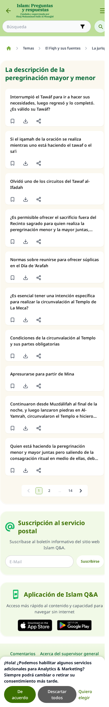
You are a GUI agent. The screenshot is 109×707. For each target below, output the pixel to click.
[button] (12, 121)
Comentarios (22, 653)
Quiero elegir (85, 694)
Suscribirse (90, 561)
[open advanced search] (82, 26)
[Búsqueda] (100, 26)
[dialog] (52, 682)
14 (70, 490)
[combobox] (42, 27)
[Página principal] (8, 48)
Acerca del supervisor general (69, 653)
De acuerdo (20, 694)
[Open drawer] (103, 11)
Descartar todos (57, 694)
